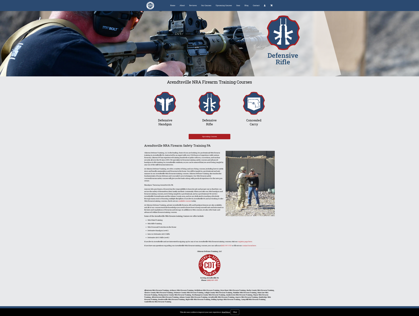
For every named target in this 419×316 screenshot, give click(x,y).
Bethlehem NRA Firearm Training (207, 290)
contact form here (249, 246)
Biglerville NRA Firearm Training (198, 299)
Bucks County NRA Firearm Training (260, 290)
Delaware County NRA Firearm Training (189, 293)
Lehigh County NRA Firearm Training (218, 293)
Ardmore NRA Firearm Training (182, 290)
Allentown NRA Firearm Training (156, 290)
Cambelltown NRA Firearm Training (157, 302)
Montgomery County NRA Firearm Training (174, 295)
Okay (235, 312)
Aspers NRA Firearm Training (246, 297)
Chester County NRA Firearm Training (158, 293)
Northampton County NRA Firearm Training (208, 295)
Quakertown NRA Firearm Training (239, 295)
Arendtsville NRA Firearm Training (221, 297)
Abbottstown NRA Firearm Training (165, 297)
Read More (226, 312)
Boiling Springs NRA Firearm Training (225, 299)
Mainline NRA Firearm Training (245, 293)
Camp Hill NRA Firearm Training (253, 299)
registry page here (245, 242)
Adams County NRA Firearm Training (193, 297)
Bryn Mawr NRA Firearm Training (233, 290)
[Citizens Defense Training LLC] (150, 5)
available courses (184, 201)
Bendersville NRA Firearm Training (171, 299)
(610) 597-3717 (226, 246)
